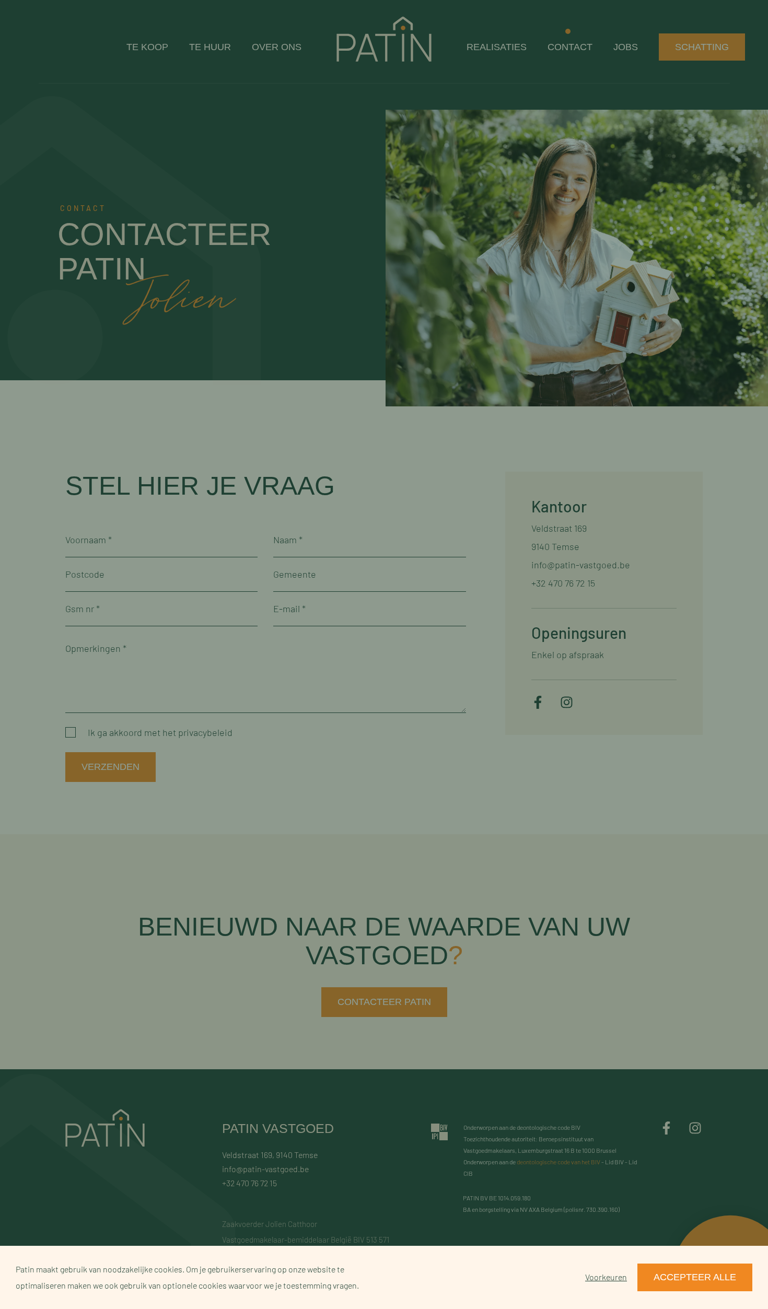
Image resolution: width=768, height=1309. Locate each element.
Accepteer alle (695, 1277)
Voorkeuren (606, 1277)
